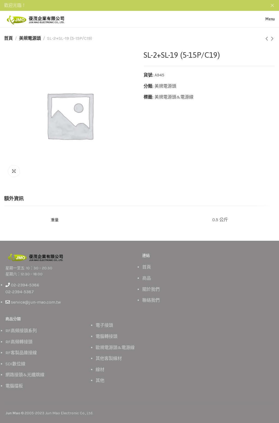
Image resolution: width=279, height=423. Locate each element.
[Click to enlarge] (14, 171)
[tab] (14, 199)
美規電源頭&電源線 (173, 97)
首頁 (8, 38)
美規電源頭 (30, 38)
